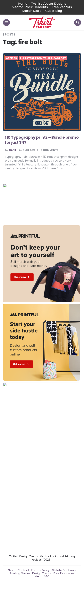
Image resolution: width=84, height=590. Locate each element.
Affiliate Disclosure (64, 570)
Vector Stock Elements (30, 7)
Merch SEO (42, 576)
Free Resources (64, 573)
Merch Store (31, 11)
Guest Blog (53, 11)
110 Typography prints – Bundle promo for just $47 (42, 140)
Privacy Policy (40, 570)
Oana (12, 150)
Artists (11, 58)
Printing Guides (20, 573)
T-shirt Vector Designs (48, 3)
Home (22, 3)
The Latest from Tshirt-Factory (43, 58)
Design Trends (42, 573)
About (11, 570)
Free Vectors (62, 7)
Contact (23, 570)
